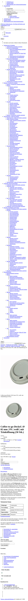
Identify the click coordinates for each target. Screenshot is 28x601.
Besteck (8, 85)
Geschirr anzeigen (14, 103)
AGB (5, 559)
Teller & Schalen (13, 296)
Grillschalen (12, 99)
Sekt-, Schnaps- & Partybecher (17, 66)
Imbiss (8, 319)
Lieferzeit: (3, 438)
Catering (9, 93)
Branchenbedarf (7, 272)
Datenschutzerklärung (9, 560)
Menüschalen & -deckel (15, 160)
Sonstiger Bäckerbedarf (15, 284)
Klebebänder (13, 244)
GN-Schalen (12, 97)
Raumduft (12, 231)
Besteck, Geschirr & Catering (10, 83)
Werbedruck (6, 337)
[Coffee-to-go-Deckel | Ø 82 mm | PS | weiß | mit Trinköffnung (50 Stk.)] (14, 423)
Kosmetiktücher (13, 222)
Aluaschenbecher (14, 178)
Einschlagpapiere (14, 123)
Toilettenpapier (13, 235)
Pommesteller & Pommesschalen (17, 321)
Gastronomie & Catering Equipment (18, 266)
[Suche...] (18, 29)
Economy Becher (14, 64)
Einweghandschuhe (14, 214)
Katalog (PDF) (10, 3)
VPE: (2, 459)
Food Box (12, 155)
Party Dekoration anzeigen (16, 199)
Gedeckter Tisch (10, 186)
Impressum (6, 564)
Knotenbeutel (13, 132)
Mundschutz (12, 227)
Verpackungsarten (11, 146)
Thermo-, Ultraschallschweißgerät (18, 258)
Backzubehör (13, 249)
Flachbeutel (12, 125)
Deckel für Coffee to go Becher (17, 74)
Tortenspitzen (13, 195)
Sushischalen (13, 167)
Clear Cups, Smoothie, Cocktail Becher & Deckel (17, 62)
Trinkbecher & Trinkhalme (16, 304)
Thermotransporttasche (15, 269)
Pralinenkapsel (13, 256)
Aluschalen (12, 172)
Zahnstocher (12, 92)
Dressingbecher (13, 151)
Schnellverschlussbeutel (15, 140)
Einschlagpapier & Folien (16, 295)
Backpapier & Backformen (16, 277)
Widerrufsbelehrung (8, 561)
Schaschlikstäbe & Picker (16, 203)
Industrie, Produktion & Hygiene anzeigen (17, 209)
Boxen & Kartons (14, 150)
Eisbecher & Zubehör (15, 152)
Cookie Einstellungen (9, 567)
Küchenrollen (13, 223)
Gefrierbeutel (13, 128)
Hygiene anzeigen (14, 211)
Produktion (9, 245)
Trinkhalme (12, 80)
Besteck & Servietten (14, 290)
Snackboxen (12, 305)
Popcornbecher (13, 163)
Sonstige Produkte (11, 261)
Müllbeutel (12, 226)
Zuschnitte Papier (14, 144)
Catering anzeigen (14, 95)
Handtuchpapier (13, 217)
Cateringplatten (13, 96)
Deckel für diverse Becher (16, 76)
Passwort (9, 11)
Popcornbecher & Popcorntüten (17, 303)
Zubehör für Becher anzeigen (16, 70)
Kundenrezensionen (8, 469)
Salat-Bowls (12, 164)
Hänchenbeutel (13, 129)
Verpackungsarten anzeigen (16, 147)
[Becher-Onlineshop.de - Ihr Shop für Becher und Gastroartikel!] (14, 25)
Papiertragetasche (14, 139)
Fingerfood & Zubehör (15, 89)
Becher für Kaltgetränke (12, 58)
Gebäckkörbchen (14, 158)
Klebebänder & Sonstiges (16, 254)
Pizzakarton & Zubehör (15, 288)
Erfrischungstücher (14, 215)
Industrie (9, 237)
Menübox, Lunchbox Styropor (17, 159)
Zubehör (12, 312)
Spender (11, 234)
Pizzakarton (12, 162)
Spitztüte (12, 142)
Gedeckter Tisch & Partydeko (11, 183)
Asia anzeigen (13, 329)
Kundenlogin (7, 5)
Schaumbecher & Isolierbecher (17, 57)
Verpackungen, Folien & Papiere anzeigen (16, 117)
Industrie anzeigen (14, 238)
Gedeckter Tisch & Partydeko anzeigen (16, 185)
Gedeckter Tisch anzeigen (16, 187)
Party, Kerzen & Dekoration (16, 205)
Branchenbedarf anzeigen (13, 273)
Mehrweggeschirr (14, 109)
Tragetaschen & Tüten (15, 174)
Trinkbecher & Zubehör (9, 45)
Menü (2, 38)
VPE (2, 460)
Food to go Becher (14, 156)
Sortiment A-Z (10, 1)
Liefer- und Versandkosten (10, 557)
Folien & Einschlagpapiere (16, 324)
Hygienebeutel (13, 219)
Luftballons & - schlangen (16, 201)
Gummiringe (13, 253)
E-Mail (8, 10)
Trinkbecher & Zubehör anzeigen (14, 46)
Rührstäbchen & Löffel (15, 79)
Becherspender (13, 73)
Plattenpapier (13, 193)
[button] (6, 35)
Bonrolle (12, 265)
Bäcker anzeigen (13, 276)
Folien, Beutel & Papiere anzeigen (18, 120)
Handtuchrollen (13, 218)
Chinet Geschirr (13, 105)
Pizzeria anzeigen (14, 286)
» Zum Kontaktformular (9, 584)
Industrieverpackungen (15, 241)
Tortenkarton (13, 168)
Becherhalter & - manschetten (17, 72)
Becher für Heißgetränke (12, 48)
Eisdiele (8, 307)
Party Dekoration (11, 198)
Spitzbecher (12, 68)
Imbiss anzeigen (13, 320)
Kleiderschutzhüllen (14, 221)
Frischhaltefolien (13, 127)
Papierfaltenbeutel (14, 138)
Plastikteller (12, 113)
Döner (8, 313)
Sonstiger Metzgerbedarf (15, 299)
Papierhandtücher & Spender (16, 229)
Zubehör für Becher (11, 69)
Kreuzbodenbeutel (14, 134)
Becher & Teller (13, 281)
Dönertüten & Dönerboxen (16, 316)
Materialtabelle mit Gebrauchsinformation (16, 4)
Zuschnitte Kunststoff (15, 143)
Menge (2, 462)
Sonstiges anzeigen (14, 176)
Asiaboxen (12, 331)
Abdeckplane (13, 264)
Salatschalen (12, 171)
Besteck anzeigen (14, 87)
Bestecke (12, 88)
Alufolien (12, 121)
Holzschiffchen (13, 108)
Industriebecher (13, 240)
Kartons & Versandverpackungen (17, 242)
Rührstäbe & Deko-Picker (16, 194)
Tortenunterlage (13, 260)
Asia (8, 328)
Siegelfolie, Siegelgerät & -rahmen (18, 257)
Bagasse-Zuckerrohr (14, 104)
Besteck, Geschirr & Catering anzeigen (16, 84)
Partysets (12, 202)
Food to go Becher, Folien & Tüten (18, 332)
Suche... (24, 29)
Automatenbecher (14, 50)
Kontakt (5, 563)
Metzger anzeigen (14, 293)
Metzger (8, 292)
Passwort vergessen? (14, 17)
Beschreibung (7, 467)
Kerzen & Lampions (14, 191)
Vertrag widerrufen (5, 599)
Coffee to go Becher (14, 52)
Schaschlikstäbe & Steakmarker (17, 91)
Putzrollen (12, 230)
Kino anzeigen (13, 301)
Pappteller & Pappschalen (16, 112)
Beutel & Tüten (13, 282)
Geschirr (9, 101)
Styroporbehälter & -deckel (16, 166)
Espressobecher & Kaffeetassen (17, 56)
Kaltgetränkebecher (14, 65)
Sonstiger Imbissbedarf (15, 317)
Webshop (11, 599)
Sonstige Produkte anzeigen (16, 262)
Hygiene (9, 210)
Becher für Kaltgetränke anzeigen (17, 60)
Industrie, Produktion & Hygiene (11, 207)
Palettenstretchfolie (14, 136)
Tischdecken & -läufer (15, 197)
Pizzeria (8, 285)
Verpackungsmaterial (14, 297)
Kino (8, 300)
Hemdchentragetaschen (15, 131)
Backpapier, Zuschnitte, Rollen (17, 248)
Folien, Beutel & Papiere (12, 119)
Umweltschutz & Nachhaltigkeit (11, 556)
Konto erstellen (13, 16)
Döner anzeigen (13, 315)
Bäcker (8, 274)
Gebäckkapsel (13, 252)
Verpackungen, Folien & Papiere (11, 116)
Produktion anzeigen (14, 246)
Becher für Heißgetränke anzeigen (18, 49)
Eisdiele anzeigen (14, 308)
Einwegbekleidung (14, 213)
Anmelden (12, 524)
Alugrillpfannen (13, 179)
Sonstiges (9, 175)
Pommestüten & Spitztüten (16, 323)
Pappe (11, 309)
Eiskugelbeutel (13, 124)
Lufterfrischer (13, 225)
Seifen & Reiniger (14, 233)
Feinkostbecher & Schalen (16, 154)
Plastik (11, 311)
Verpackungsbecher (14, 170)
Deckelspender (13, 77)
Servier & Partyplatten (15, 100)
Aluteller (12, 180)
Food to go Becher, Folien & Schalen (18, 289)
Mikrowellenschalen (14, 111)
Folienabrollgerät (14, 250)
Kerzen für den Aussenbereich (17, 268)
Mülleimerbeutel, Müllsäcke (16, 135)
